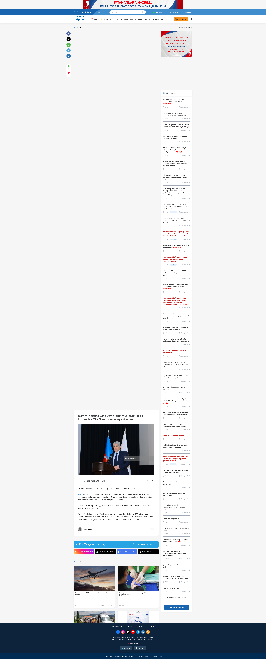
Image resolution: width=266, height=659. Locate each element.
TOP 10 (151, 626)
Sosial (190, 27)
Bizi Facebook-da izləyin (127, 552)
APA (79, 494)
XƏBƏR (147, 19)
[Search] (143, 12)
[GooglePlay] (126, 648)
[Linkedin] (88, 12)
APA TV (169, 19)
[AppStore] (140, 648)
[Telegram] (85, 12)
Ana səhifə (181, 27)
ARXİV (141, 626)
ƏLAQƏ (130, 626)
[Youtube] (82, 12)
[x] (128, 632)
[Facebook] (74, 12)
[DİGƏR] (190, 19)
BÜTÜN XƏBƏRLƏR (125, 19)
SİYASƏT (138, 19)
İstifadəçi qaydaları (144, 656)
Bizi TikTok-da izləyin (106, 552)
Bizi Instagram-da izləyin (85, 552)
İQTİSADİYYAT (158, 19)
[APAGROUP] (133, 643)
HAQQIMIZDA (117, 626)
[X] (79, 12)
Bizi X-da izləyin (147, 552)
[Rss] (90, 12)
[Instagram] (77, 12)
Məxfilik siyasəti (157, 656)
